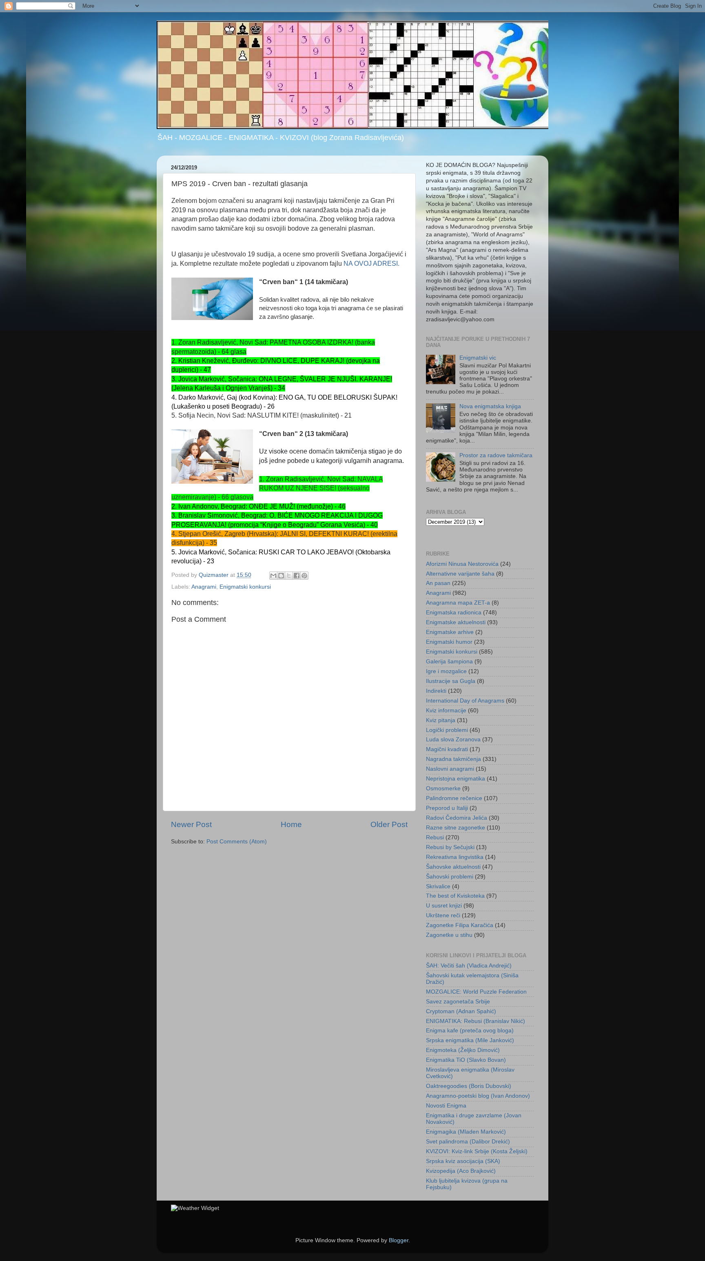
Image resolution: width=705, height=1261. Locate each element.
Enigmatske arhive (450, 632)
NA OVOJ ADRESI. (371, 263)
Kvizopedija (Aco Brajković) (461, 1171)
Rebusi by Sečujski (450, 847)
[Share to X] (289, 576)
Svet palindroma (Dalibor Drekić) (468, 1142)
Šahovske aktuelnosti (453, 867)
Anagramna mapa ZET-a (458, 603)
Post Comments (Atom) (236, 841)
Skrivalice (438, 886)
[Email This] (273, 576)
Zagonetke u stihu (449, 935)
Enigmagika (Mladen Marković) (466, 1132)
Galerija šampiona (449, 661)
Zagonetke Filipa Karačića (459, 925)
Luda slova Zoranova (453, 739)
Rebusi (435, 837)
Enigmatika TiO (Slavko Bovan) (466, 1060)
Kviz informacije (446, 710)
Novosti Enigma (446, 1106)
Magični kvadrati (447, 749)
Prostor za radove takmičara (495, 455)
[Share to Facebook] (297, 576)
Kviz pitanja (440, 720)
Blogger (398, 1240)
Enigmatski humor (449, 642)
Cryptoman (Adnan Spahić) (461, 1011)
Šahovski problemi (449, 877)
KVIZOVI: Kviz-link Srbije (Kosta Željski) (477, 1151)
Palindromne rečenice (454, 798)
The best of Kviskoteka (455, 896)
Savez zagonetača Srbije (458, 1002)
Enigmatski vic (477, 358)
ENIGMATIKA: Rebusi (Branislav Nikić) (475, 1021)
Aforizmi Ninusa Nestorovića (462, 564)
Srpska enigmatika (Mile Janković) (470, 1040)
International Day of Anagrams (465, 701)
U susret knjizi (444, 906)
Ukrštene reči (443, 915)
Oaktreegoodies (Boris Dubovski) (468, 1086)
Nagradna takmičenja (453, 759)
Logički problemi (447, 730)
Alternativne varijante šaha (460, 574)
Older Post (389, 824)
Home (291, 824)
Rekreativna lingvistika (454, 857)
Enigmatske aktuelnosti (456, 622)
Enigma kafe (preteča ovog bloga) (470, 1030)
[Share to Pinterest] (304, 576)
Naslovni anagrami (450, 769)
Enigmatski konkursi (245, 587)
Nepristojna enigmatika (455, 779)
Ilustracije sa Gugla (450, 681)
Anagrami (203, 587)
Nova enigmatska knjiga (490, 406)
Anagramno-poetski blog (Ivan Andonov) (478, 1096)
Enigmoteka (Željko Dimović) (463, 1050)
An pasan (438, 583)
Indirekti (436, 691)
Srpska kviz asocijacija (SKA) (463, 1161)
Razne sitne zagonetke (455, 828)
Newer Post (191, 824)
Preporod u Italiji (447, 808)
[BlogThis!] (281, 576)
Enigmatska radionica (453, 612)
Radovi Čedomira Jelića (456, 818)
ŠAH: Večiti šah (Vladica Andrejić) (469, 966)
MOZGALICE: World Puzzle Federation (476, 992)
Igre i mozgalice (446, 671)
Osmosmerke (443, 788)
